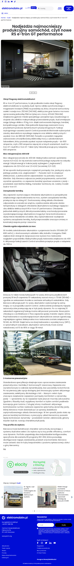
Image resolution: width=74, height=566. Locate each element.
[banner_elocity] (37, 475)
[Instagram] (42, 543)
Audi (8, 18)
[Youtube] (55, 543)
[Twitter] (46, 543)
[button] (30, 92)
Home (3, 18)
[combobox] (45, 8)
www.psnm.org (7, 536)
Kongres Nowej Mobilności (46, 559)
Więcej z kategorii (9, 483)
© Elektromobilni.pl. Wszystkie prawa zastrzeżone (37, 563)
